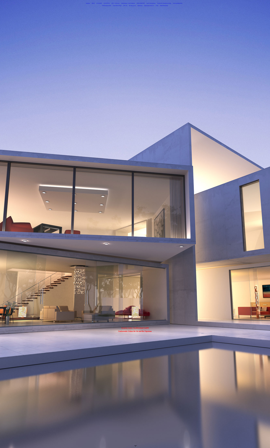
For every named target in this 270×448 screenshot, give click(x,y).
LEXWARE (99, 3)
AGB (157, 5)
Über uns (125, 5)
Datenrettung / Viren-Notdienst (128, 3)
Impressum (140, 5)
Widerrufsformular (164, 5)
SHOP (93, 3)
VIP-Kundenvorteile (106, 5)
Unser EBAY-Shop (117, 5)
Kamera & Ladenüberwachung (164, 3)
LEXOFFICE (107, 3)
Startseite (88, 3)
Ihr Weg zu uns (132, 5)
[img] (135, 224)
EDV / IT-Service (115, 3)
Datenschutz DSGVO (149, 5)
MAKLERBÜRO (141, 3)
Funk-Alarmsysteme (151, 3)
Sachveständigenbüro (177, 3)
